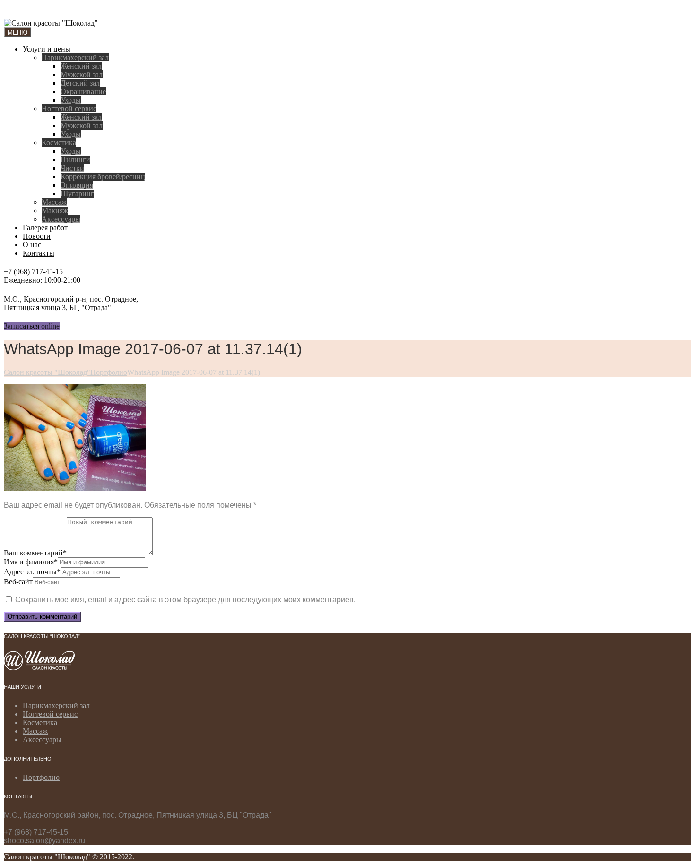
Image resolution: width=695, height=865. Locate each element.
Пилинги (75, 160)
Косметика (59, 142)
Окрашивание (83, 91)
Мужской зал (82, 74)
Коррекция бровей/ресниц (103, 177)
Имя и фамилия (31, 562)
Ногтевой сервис (69, 108)
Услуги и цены (46, 49)
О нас (32, 245)
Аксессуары (61, 219)
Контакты (38, 253)
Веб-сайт (18, 582)
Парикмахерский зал (75, 57)
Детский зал (80, 83)
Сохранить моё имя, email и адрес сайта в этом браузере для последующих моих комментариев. (185, 600)
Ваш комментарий (35, 553)
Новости (37, 236)
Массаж (54, 202)
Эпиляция (77, 185)
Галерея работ (45, 228)
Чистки (72, 168)
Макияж (55, 211)
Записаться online (32, 326)
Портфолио (41, 777)
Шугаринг (77, 194)
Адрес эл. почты (32, 572)
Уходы (71, 100)
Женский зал (81, 66)
